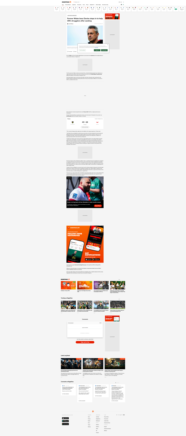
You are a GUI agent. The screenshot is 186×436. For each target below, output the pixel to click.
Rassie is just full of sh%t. (67, 391)
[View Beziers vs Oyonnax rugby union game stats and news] (80, 9)
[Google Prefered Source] (71, 424)
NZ (96, 430)
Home (89, 416)
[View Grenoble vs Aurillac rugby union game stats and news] (92, 9)
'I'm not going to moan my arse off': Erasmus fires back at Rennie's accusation (84, 388)
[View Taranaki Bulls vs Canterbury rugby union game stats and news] (134, 9)
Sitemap (89, 426)
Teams (84, 4)
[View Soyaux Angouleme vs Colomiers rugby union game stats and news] (74, 9)
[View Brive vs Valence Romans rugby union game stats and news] (128, 9)
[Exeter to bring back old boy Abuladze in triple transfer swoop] (85, 188)
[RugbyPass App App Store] (71, 418)
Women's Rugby (98, 4)
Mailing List (98, 420)
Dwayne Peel (86, 111)
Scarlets (92, 55)
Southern (97, 426)
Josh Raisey (71, 23)
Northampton (69, 116)
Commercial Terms (107, 422)
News (63, 4)
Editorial (105, 430)
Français (97, 432)
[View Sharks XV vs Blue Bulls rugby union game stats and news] (122, 9)
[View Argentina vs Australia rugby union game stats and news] (164, 9)
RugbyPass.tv (98, 418)
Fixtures (89, 418)
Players (87, 4)
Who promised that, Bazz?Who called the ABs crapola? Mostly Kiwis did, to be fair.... (84, 394)
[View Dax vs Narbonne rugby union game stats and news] (86, 9)
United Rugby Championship (96, 74)
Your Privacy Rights (82, 50)
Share (75, 51)
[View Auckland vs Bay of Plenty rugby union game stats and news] (110, 9)
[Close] (108, 45)
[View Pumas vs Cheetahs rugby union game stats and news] (152, 9)
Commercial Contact (107, 428)
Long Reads (74, 4)
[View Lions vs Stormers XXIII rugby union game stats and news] (116, 9)
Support (105, 426)
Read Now (98, 205)
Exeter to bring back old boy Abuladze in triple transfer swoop (84, 202)
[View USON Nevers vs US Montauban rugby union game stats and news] (98, 9)
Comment (70, 51)
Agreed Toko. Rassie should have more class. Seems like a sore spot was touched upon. (100, 392)
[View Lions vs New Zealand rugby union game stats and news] (56, 9)
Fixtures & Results (68, 4)
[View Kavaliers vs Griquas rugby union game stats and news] (182, 9)
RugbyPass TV (92, 4)
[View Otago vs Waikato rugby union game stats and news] (140, 9)
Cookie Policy (106, 420)
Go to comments (66, 393)
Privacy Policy (106, 416)
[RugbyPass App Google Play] (71, 421)
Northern (97, 424)
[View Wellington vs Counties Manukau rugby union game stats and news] (170, 9)
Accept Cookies (104, 50)
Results (89, 420)
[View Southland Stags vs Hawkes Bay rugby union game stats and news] (62, 9)
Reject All (97, 50)
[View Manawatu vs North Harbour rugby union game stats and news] (146, 9)
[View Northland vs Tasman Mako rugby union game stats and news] (176, 9)
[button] (71, 367)
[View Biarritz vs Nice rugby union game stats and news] (68, 9)
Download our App (105, 4)
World (97, 428)
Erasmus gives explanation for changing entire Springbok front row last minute (68, 388)
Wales (70, 55)
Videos (89, 424)
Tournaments (79, 4)
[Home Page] (66, 2)
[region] (93, 48)
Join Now (97, 416)
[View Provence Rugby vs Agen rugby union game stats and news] (104, 9)
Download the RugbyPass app (80, 264)
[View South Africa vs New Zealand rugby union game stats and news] (158, 9)
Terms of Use (106, 418)
